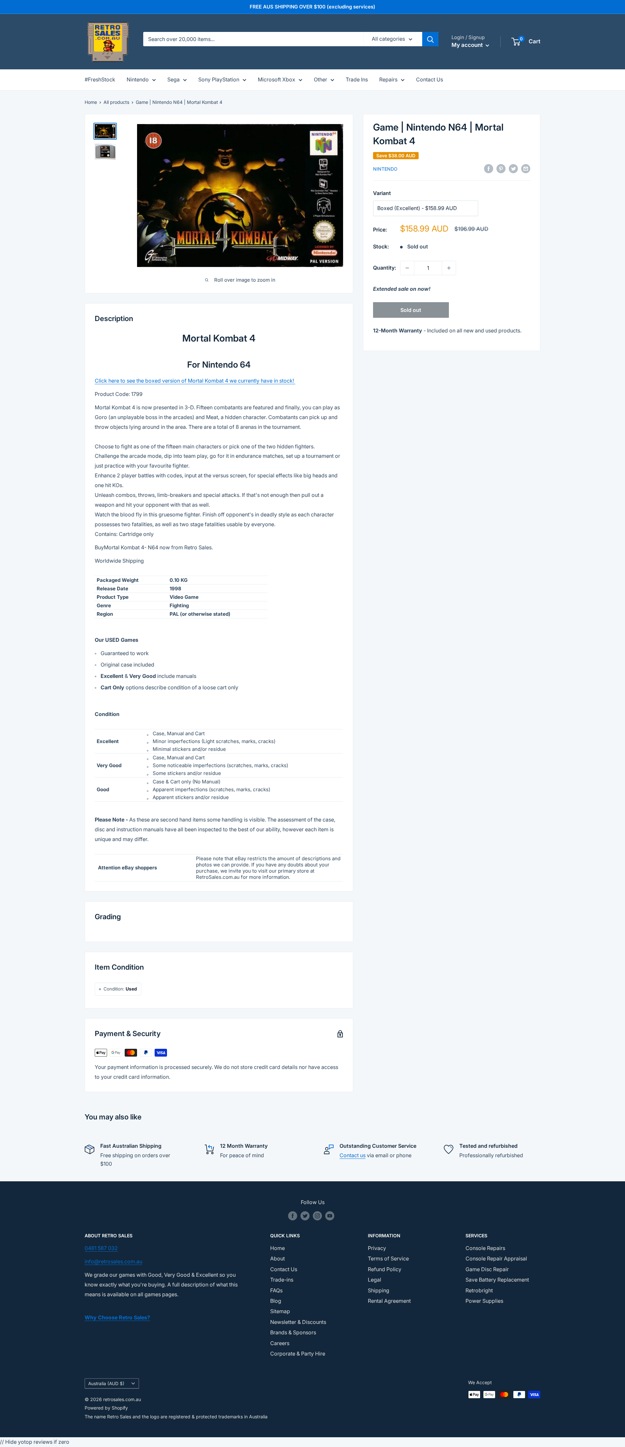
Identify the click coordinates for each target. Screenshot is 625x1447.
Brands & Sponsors (293, 1332)
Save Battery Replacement (497, 1279)
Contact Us (429, 79)
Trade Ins (357, 79)
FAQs (276, 1290)
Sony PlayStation (218, 79)
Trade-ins (281, 1279)
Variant (382, 193)
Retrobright (479, 1290)
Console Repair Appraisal (496, 1258)
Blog (275, 1301)
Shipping (378, 1290)
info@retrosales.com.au (113, 1261)
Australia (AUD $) (106, 1383)
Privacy (377, 1248)
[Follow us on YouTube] (329, 1215)
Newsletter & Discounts (298, 1322)
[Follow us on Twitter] (305, 1215)
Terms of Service (388, 1258)
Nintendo (138, 79)
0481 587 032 (101, 1248)
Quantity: (384, 267)
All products (116, 102)
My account (467, 45)
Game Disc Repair (487, 1269)
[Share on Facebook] (488, 168)
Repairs (388, 79)
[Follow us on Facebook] (292, 1215)
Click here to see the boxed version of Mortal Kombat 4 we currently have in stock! (195, 380)
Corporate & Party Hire (297, 1353)
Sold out (410, 310)
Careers (279, 1343)
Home (91, 102)
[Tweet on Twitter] (513, 168)
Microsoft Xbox (276, 79)
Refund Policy (384, 1269)
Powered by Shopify (106, 1408)
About (277, 1258)
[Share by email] (525, 168)
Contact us (353, 1155)
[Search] (430, 39)
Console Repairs (485, 1248)
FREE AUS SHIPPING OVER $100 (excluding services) (312, 7)
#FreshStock (100, 79)
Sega (173, 79)
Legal (374, 1279)
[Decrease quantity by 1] (407, 268)
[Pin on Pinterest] (501, 168)
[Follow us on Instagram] (317, 1215)
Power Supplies (484, 1301)
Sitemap (280, 1311)
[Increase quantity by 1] (449, 268)
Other (320, 79)
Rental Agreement (389, 1301)
